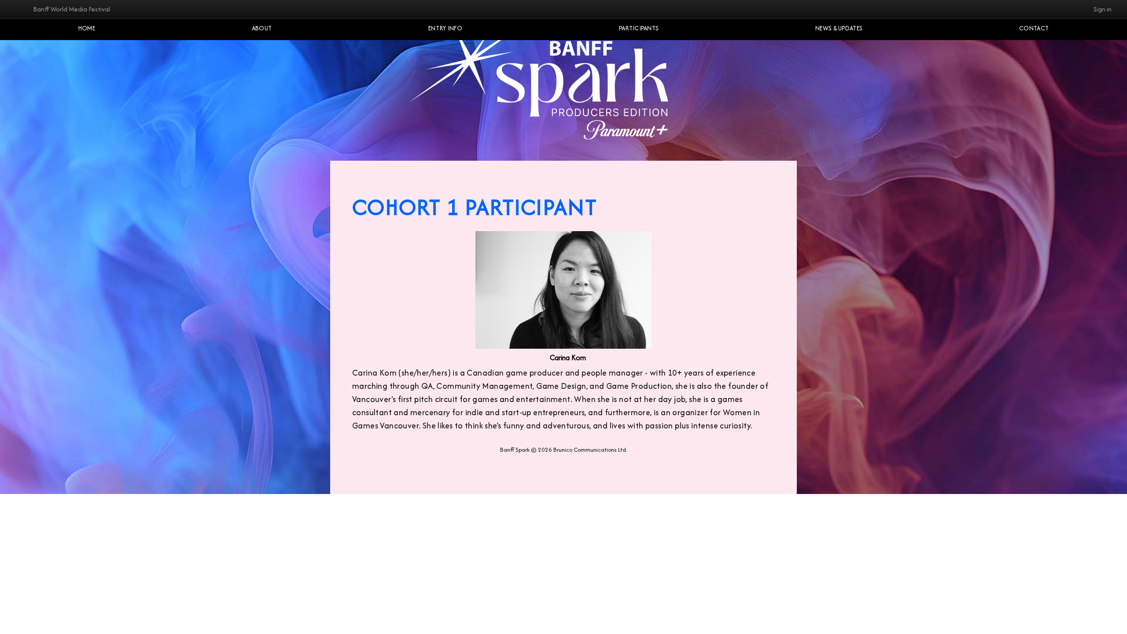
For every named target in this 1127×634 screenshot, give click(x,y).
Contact (1034, 28)
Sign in (1103, 9)
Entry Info (445, 28)
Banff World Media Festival (71, 9)
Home (86, 28)
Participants (639, 28)
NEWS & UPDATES (838, 28)
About (262, 28)
